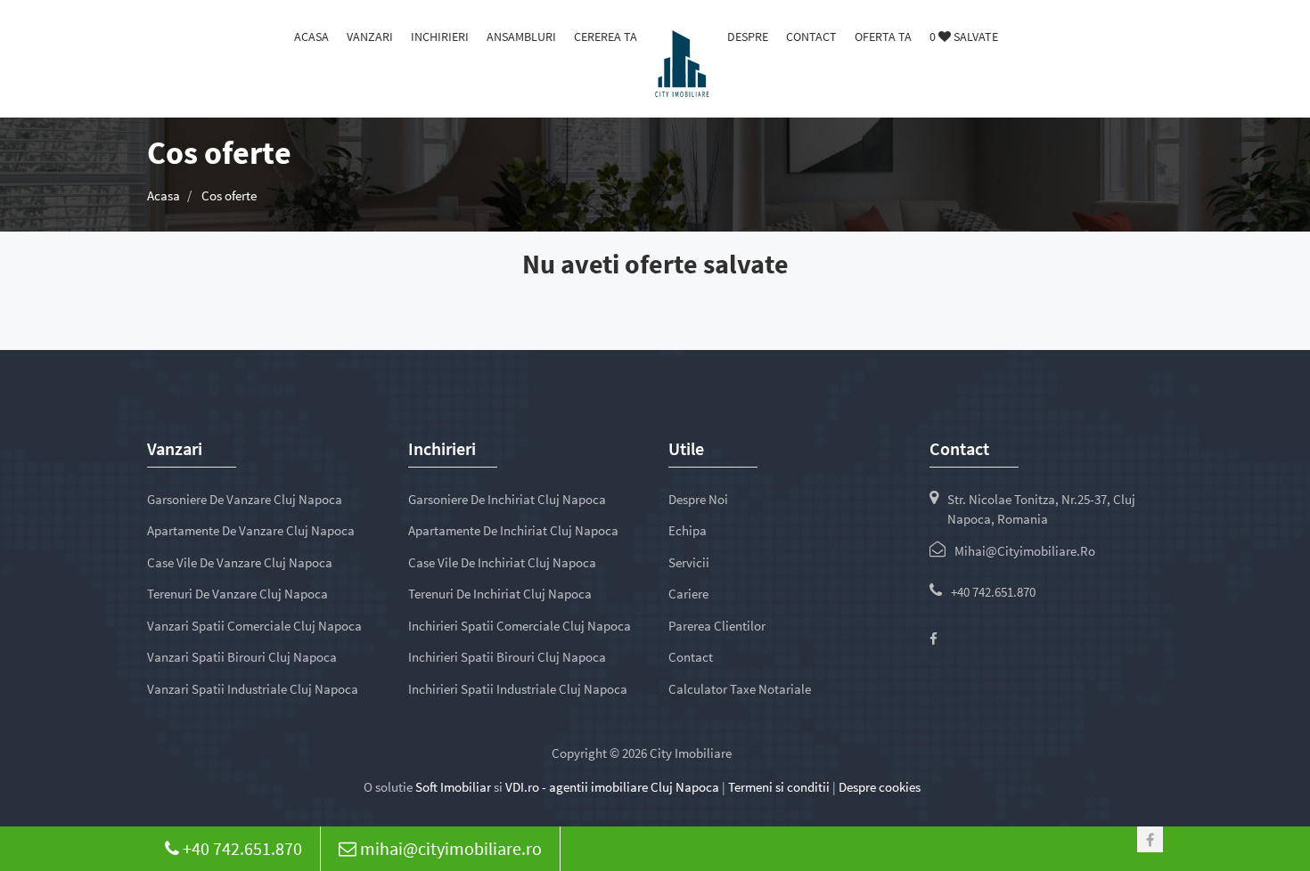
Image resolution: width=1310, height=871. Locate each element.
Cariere (688, 593)
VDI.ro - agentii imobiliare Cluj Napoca (612, 786)
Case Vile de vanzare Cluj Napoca (239, 562)
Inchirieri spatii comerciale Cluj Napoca (519, 625)
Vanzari (370, 36)
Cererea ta (605, 36)
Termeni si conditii (779, 786)
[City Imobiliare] (682, 62)
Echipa (687, 530)
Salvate (963, 36)
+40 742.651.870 (993, 591)
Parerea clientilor (717, 625)
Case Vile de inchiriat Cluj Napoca (502, 562)
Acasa (311, 36)
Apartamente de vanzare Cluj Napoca (251, 530)
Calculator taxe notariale (739, 688)
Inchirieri (440, 36)
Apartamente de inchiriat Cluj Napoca (513, 530)
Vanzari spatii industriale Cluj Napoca (252, 688)
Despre (747, 36)
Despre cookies (880, 786)
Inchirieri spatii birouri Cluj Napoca (507, 656)
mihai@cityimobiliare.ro (1024, 550)
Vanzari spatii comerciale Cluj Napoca (254, 625)
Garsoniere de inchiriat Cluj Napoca (507, 499)
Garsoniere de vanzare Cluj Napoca (244, 499)
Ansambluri (521, 36)
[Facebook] (933, 639)
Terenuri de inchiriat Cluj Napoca (500, 593)
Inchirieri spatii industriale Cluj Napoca (517, 688)
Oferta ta (883, 36)
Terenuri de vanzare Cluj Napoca (237, 593)
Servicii (688, 562)
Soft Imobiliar (453, 786)
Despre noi (698, 499)
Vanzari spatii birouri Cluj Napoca (242, 656)
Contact (811, 36)
